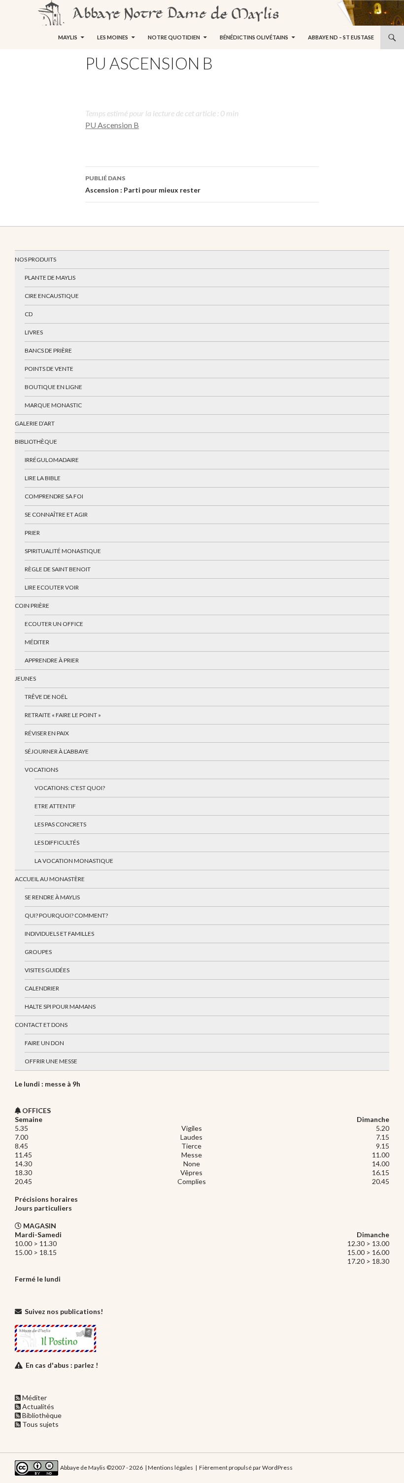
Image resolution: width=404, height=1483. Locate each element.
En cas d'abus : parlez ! (62, 1365)
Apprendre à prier (52, 660)
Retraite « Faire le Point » (63, 715)
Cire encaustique (52, 295)
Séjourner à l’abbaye (57, 751)
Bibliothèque (36, 441)
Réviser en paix (47, 733)
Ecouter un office (54, 623)
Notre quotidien (174, 37)
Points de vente (49, 368)
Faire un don (44, 1043)
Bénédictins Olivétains (254, 37)
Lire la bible (43, 478)
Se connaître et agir (56, 514)
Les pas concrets (60, 824)
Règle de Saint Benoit (58, 569)
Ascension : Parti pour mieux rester (143, 184)
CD (29, 314)
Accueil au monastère (50, 879)
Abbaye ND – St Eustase (341, 37)
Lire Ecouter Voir (52, 587)
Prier (32, 532)
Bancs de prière (48, 350)
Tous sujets (40, 1424)
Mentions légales (170, 1467)
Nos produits (35, 259)
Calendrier (42, 988)
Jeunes (25, 678)
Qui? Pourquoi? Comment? (66, 915)
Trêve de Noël (46, 696)
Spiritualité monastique (63, 551)
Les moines (112, 37)
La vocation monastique (73, 860)
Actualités (38, 1406)
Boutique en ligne (53, 387)
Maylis (67, 37)
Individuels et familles (59, 933)
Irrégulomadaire (52, 459)
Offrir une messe (51, 1061)
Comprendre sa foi (54, 496)
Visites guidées (47, 970)
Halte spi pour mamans (60, 1006)
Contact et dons (41, 1024)
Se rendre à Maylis (52, 897)
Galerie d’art (35, 423)
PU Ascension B (112, 125)
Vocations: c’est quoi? (69, 787)
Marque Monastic (53, 405)
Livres (34, 332)
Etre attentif (55, 806)
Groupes (38, 952)
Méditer (37, 642)
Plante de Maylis (50, 277)
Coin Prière (32, 605)
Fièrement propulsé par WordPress (246, 1467)
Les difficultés (56, 842)
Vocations (41, 769)
